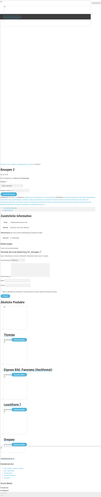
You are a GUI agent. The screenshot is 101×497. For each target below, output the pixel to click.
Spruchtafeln (24, 204)
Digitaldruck (25, 199)
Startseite (3, 164)
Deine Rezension (6, 276)
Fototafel (60, 199)
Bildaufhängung (90, 197)
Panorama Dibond (51, 197)
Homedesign (4, 202)
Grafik (79, 199)
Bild (77, 197)
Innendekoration (34, 202)
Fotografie (55, 199)
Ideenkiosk (11, 202)
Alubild (69, 197)
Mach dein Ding (69, 202)
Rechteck (3, 204)
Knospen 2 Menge (6, 190)
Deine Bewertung (5, 260)
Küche (49, 202)
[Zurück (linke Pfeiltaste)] (1, 495)
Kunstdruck (61, 202)
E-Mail (3, 285)
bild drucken (82, 197)
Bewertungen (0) (8, 210)
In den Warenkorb (9, 194)
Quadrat (82, 202)
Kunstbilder (54, 202)
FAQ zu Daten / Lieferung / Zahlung (13, 468)
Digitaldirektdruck (16, 199)
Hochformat (85, 199)
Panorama (76, 202)
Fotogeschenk (47, 199)
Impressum (7, 477)
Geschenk (66, 199)
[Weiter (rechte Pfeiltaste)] (2, 495)
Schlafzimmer (10, 204)
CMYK (6, 199)
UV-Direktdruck (32, 204)
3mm (65, 197)
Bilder (2, 199)
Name (3, 280)
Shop (8, 164)
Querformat (88, 202)
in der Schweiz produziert (22, 202)
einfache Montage (38, 199)
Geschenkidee (74, 199)
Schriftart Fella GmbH (10, 475)
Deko (9, 199)
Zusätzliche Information (10, 208)
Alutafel (74, 197)
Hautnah (31, 164)
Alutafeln (13, 164)
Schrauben (17, 204)
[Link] (47, 26)
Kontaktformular (8, 473)
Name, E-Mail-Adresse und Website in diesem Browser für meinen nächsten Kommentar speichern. (30, 292)
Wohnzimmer (40, 204)
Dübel (30, 199)
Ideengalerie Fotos (22, 164)
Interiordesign (43, 202)
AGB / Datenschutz (9, 470)
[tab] (49, 208)
